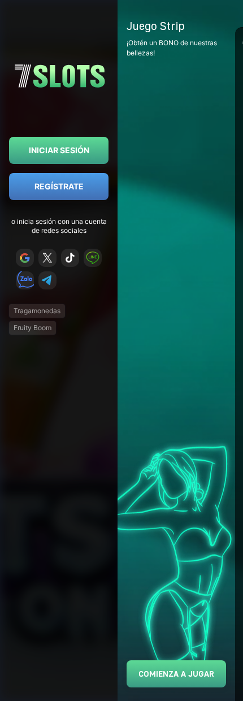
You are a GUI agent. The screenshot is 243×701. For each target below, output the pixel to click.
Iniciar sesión (59, 150)
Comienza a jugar (176, 673)
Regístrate (59, 186)
